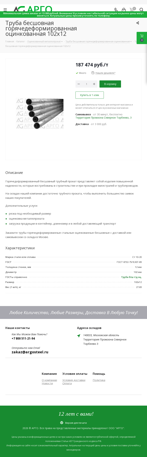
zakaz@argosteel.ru (30, 352)
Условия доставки (73, 380)
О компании (49, 380)
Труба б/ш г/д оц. (131, 277)
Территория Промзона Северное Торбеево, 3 (103, 117)
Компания (49, 374)
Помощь (99, 374)
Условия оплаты (74, 374)
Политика (99, 380)
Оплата (67, 383)
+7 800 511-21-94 (23, 338)
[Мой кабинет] (124, 10)
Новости (47, 383)
